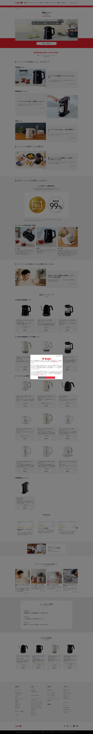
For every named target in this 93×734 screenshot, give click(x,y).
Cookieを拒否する (59, 355)
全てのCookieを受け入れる (50, 377)
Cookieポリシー (38, 374)
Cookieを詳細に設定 (41, 377)
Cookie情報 (53, 361)
